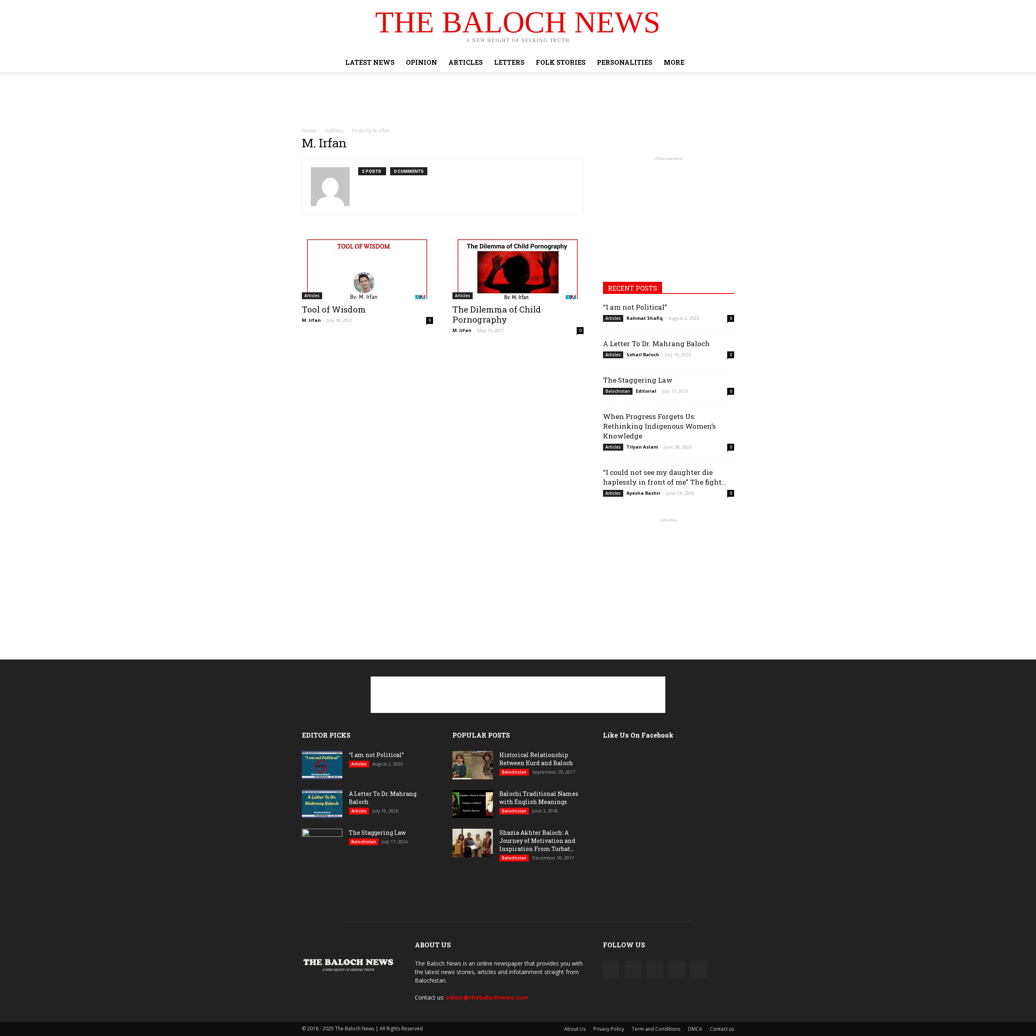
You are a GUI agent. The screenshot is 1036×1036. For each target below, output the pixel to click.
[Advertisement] (518, 100)
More (674, 62)
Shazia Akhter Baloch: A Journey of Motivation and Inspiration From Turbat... (537, 841)
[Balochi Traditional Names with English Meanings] (472, 804)
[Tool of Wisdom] (367, 266)
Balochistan (617, 391)
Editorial (646, 391)
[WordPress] (677, 969)
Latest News (370, 62)
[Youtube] (698, 969)
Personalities (624, 62)
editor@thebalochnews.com (487, 997)
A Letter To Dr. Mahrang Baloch (656, 343)
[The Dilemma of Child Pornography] (518, 266)
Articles (465, 62)
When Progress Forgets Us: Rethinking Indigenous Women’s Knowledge (659, 426)
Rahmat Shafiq (644, 318)
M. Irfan (311, 320)
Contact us (722, 1028)
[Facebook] (611, 969)
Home (309, 130)
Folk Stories (561, 62)
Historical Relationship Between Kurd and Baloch (536, 759)
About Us (575, 1028)
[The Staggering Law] (322, 843)
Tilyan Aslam (642, 447)
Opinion (421, 62)
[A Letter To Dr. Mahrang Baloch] (322, 804)
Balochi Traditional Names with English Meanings (538, 798)
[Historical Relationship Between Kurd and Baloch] (472, 765)
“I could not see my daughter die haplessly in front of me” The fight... (664, 477)
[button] (724, 62)
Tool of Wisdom (334, 309)
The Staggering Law (638, 380)
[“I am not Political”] (322, 765)
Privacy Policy (608, 1028)
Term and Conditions (656, 1028)
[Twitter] (655, 969)
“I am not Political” (635, 307)
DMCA (695, 1028)
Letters (509, 62)
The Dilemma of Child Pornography (496, 314)
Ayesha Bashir (643, 493)
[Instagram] (633, 969)
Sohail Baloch (642, 354)
